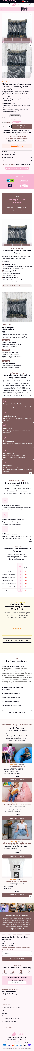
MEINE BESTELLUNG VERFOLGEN (13, 1008)
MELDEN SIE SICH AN (17, 958)
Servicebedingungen (23, 1042)
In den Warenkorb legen (22, 126)
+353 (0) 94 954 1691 (9, 991)
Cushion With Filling (15, 115)
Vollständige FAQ (17, 712)
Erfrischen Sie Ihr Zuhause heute (13, 285)
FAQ (3, 160)
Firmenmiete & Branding (10, 1018)
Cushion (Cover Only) (15, 119)
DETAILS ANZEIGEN (17, 779)
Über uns (5, 1016)
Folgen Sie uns (17, 982)
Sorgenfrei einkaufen (17, 929)
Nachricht (5, 1013)
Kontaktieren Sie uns (9, 1021)
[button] (5, 82)
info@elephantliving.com (11, 994)
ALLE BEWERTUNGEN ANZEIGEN (17, 640)
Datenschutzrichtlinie (10, 1042)
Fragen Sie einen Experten (23, 164)
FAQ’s (4, 1010)
